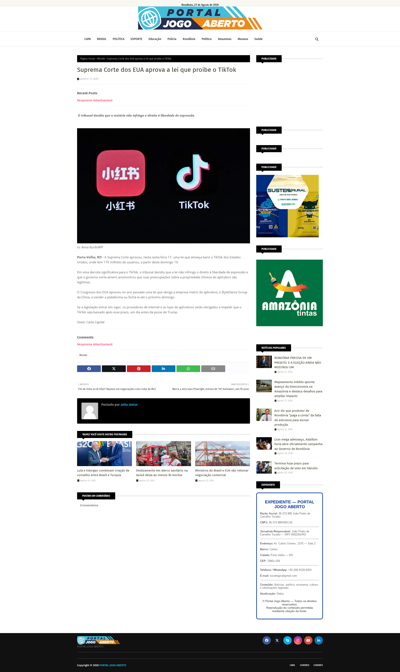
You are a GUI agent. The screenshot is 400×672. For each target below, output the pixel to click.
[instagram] (298, 640)
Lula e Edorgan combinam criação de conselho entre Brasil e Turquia (103, 473)
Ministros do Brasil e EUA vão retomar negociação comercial (222, 473)
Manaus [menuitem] (243, 39)
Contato (304, 665)
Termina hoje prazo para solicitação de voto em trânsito (296, 466)
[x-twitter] (277, 640)
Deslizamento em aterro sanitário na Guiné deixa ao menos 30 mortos (162, 473)
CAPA (292, 665)
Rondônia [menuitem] (189, 39)
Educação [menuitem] (155, 39)
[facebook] (266, 640)
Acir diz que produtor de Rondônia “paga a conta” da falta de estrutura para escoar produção (297, 418)
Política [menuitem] (207, 39)
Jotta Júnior (129, 405)
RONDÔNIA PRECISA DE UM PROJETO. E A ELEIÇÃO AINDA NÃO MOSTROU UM (297, 362)
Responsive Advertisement (94, 100)
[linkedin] (319, 640)
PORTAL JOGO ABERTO (112, 665)
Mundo (101, 58)
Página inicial (87, 58)
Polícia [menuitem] (172, 39)
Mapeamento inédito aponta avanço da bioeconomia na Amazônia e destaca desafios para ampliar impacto (298, 389)
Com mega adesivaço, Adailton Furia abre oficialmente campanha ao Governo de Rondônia (298, 444)
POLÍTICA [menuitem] (118, 39)
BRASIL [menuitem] (101, 39)
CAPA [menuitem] (87, 39)
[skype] (287, 640)
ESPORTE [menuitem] (136, 39)
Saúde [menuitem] (258, 39)
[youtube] (308, 640)
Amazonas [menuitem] (224, 39)
